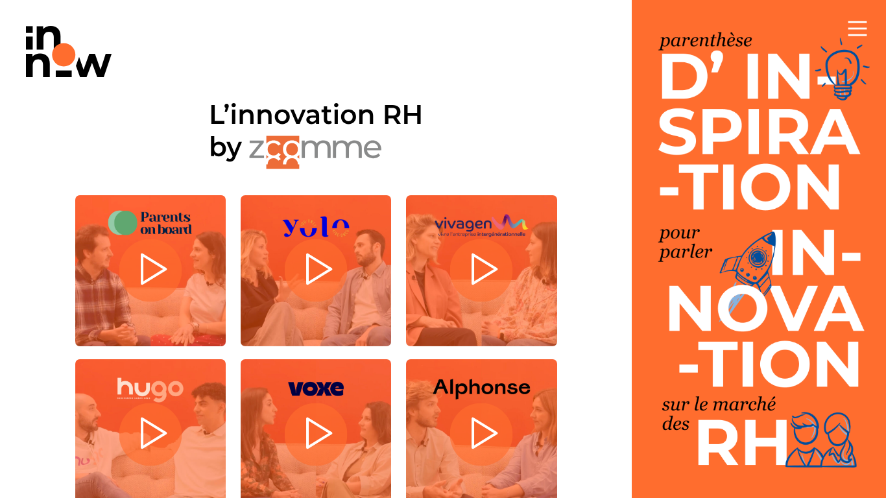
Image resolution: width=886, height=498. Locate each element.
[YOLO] (316, 270)
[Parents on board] (150, 270)
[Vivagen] (481, 270)
